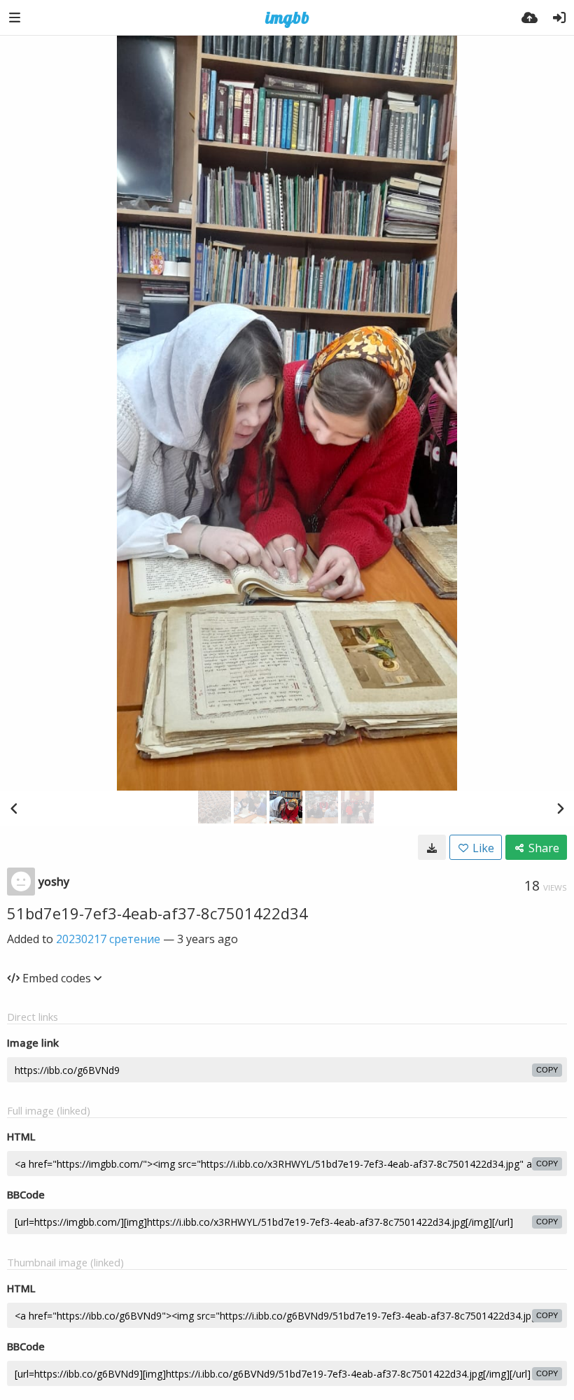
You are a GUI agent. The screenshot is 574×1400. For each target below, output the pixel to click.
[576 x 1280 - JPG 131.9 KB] (432, 847)
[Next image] (560, 808)
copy (547, 1070)
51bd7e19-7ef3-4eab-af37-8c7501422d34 (157, 913)
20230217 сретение (108, 939)
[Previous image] (14, 808)
